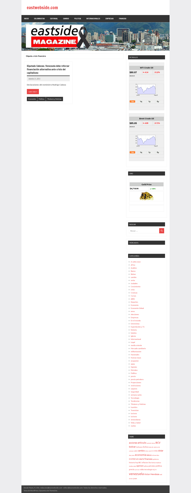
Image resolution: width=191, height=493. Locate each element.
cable (135, 451)
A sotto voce (136, 262)
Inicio (26, 18)
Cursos (133, 296)
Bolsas (133, 274)
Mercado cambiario (138, 348)
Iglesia (133, 336)
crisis (133, 289)
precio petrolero (137, 379)
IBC (139, 462)
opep (133, 364)
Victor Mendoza (151, 474)
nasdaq (131, 466)
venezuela (136, 474)
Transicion (135, 410)
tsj (154, 469)
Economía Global (137, 308)
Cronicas (134, 292)
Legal (133, 342)
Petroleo (134, 370)
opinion (140, 465)
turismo (134, 413)
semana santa (136, 395)
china (146, 451)
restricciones (136, 385)
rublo (142, 469)
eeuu (133, 311)
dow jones (132, 455)
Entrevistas (135, 323)
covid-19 (150, 451)
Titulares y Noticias (54, 99)
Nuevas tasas (136, 357)
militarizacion (136, 351)
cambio (133, 277)
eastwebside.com (42, 7)
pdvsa (146, 466)
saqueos (134, 388)
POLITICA (77, 18)
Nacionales (135, 354)
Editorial (54, 18)
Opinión (134, 367)
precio (133, 376)
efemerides (155, 455)
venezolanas (135, 419)
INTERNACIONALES (93, 18)
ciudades (134, 283)
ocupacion (135, 361)
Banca (133, 271)
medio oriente (136, 345)
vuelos (133, 426)
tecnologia (148, 469)
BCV (158, 442)
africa (133, 265)
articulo (142, 442)
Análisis (134, 268)
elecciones (135, 314)
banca (153, 443)
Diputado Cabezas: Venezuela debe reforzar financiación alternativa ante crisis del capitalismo (48, 69)
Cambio (66, 18)
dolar (160, 450)
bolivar (132, 446)
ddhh (133, 299)
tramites (134, 407)
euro (141, 458)
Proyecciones (136, 382)
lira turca (152, 462)
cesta (133, 280)
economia (140, 454)
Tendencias (135, 401)
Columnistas (39, 18)
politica (159, 466)
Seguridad (135, 392)
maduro (158, 462)
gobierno (156, 459)
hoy (136, 462)
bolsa (145, 447)
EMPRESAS (109, 18)
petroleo (151, 466)
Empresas (134, 317)
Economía (32, 99)
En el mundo (136, 320)
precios (137, 469)
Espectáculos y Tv (137, 327)
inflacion (145, 462)
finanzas (148, 459)
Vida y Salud (135, 422)
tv (156, 469)
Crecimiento (135, 286)
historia (134, 330)
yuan (135, 478)
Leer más (32, 91)
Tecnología (135, 398)
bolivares (139, 447)
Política (41, 99)
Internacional (136, 339)
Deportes (134, 302)
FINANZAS (122, 18)
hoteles (134, 333)
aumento (149, 443)
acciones (133, 442)
